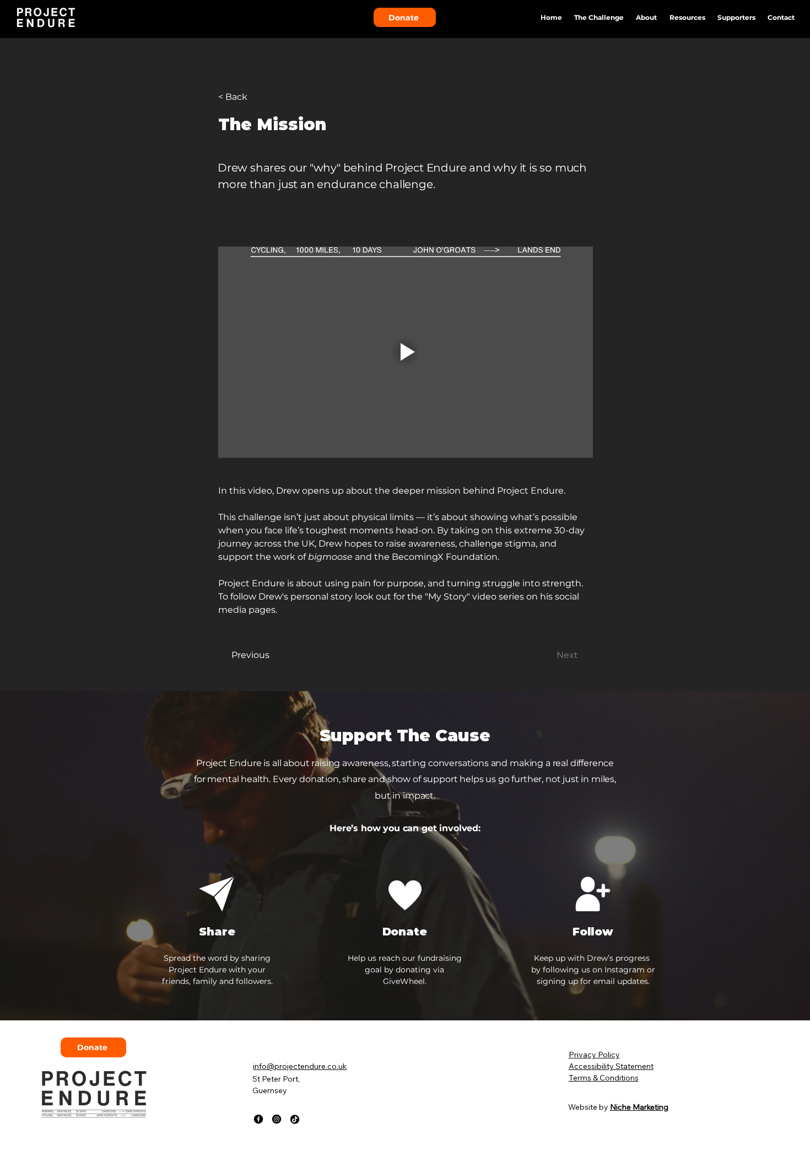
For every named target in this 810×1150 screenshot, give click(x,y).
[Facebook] (258, 1119)
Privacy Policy (594, 1055)
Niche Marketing (639, 1107)
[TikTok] (294, 1119)
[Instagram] (276, 1119)
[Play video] (405, 352)
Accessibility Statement (611, 1066)
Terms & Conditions (604, 1078)
